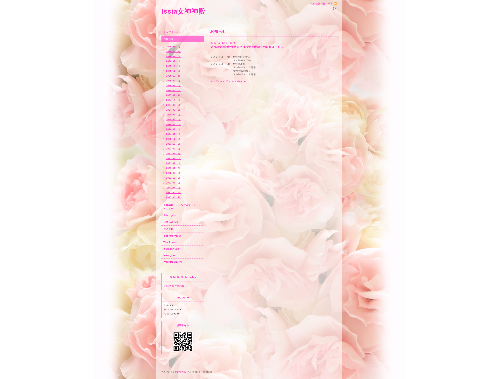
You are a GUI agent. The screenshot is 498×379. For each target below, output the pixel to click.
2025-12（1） (173, 66)
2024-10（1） (173, 100)
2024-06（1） (173, 110)
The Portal (170, 242)
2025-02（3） (173, 95)
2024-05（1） (173, 115)
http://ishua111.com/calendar (228, 81)
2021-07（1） (173, 183)
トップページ (171, 32)
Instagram (169, 255)
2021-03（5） (173, 197)
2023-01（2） (173, 168)
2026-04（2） (173, 51)
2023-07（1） (173, 158)
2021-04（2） (173, 192)
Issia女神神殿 (183, 11)
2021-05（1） (173, 187)
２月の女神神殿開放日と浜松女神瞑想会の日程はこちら (246, 46)
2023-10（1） (173, 144)
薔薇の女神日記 (172, 235)
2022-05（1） (173, 173)
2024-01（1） (173, 134)
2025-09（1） (173, 80)
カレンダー (169, 215)
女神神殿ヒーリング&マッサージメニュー (182, 207)
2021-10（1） (173, 178)
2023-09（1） (173, 149)
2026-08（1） (173, 46)
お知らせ (168, 39)
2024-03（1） (173, 124)
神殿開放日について (174, 261)
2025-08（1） (173, 85)
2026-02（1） (173, 56)
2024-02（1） (173, 129)
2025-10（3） (173, 76)
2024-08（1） (173, 105)
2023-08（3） (173, 153)
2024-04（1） (173, 119)
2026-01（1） (173, 61)
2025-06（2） (173, 90)
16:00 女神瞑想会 (174, 285)
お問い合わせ (171, 222)
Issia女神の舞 (171, 248)
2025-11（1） (173, 71)
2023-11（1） (173, 139)
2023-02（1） (173, 163)
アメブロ (168, 229)
